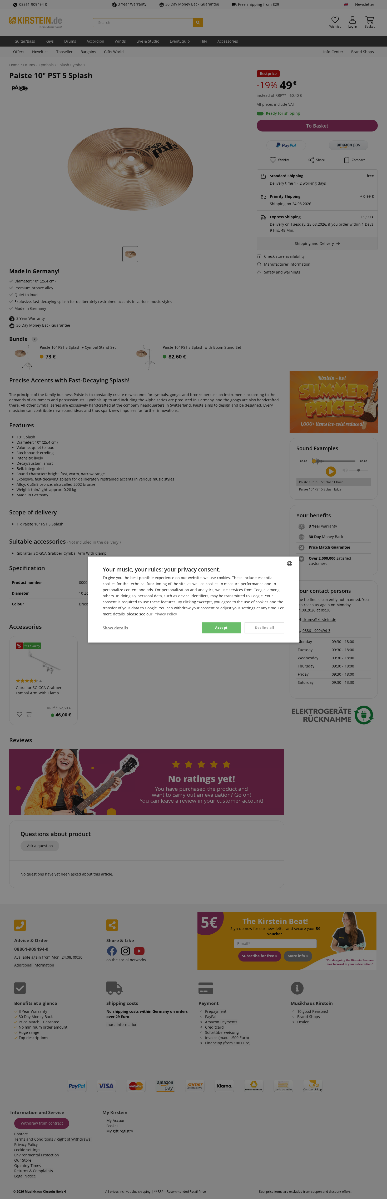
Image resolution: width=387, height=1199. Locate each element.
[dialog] (193, 599)
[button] (115, 627)
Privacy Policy (165, 614)
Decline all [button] (264, 627)
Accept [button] (221, 627)
